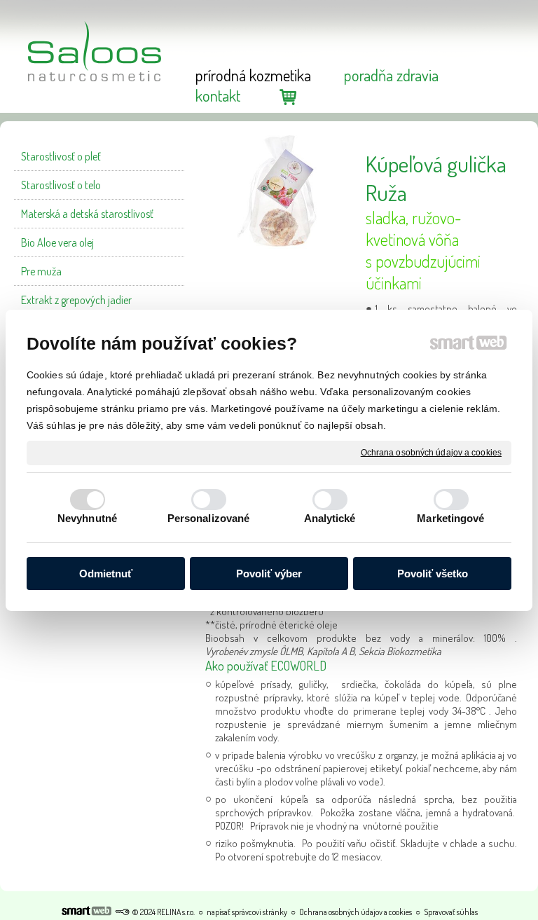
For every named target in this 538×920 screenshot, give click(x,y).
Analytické (330, 518)
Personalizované (208, 518)
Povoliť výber (269, 573)
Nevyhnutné (87, 518)
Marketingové (450, 518)
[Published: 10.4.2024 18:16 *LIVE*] (122, 912)
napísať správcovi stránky (247, 912)
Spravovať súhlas (451, 912)
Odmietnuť (105, 573)
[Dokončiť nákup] (288, 96)
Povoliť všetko (432, 573)
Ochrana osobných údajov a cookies (431, 452)
